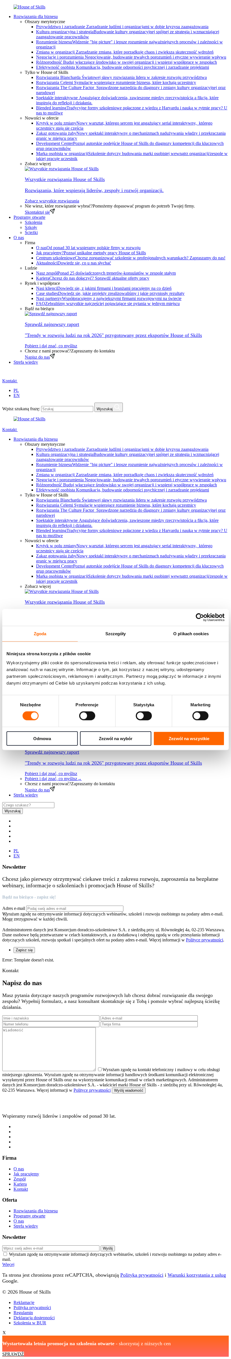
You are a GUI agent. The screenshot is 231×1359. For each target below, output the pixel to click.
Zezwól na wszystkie (189, 738)
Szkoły (31, 227)
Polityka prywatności (141, 1275)
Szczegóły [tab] (115, 633)
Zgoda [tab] (40, 633)
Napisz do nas (37, 357)
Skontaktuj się (37, 212)
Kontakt (10, 380)
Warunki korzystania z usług (197, 1275)
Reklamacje (24, 1302)
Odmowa (42, 738)
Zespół (20, 1179)
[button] (5, 374)
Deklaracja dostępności (34, 1317)
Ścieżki (31, 232)
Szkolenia (33, 222)
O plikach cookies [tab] (191, 633)
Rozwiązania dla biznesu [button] (36, 16)
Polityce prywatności (204, 939)
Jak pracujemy (26, 1174)
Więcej (8, 1264)
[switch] (87, 715)
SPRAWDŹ (13, 1354)
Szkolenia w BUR (30, 1322)
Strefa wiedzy (26, 362)
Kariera (20, 1184)
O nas (19, 1168)
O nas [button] (19, 237)
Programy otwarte (29, 217)
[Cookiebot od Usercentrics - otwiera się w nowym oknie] (200, 617)
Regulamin (23, 1312)
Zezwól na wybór (115, 738)
